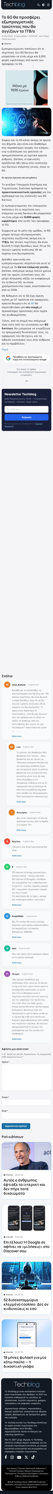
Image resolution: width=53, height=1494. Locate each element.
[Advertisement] (26, 553)
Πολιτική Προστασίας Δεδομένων (31, 1468)
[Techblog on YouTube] (19, 1457)
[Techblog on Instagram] (12, 1457)
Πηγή (5, 349)
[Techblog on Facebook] (6, 1457)
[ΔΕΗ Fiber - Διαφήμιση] (26, 87)
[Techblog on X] (26, 1457)
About (24, 1482)
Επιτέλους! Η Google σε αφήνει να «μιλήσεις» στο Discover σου (26, 1246)
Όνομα (5, 1097)
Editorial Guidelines (30, 1476)
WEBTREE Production (37, 1482)
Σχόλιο (5, 1062)
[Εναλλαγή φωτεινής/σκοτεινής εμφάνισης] (43, 4)
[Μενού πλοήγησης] (48, 4)
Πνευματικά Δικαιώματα (28, 1473)
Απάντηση (16, 736)
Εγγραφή (26, 417)
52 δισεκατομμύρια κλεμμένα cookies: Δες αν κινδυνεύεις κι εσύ (26, 1304)
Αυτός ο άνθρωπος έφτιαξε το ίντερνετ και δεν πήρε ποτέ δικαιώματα (25, 1187)
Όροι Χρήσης (12, 1468)
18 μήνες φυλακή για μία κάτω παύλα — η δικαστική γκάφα (25, 1362)
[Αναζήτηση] (38, 5)
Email (5, 1111)
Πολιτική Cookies (16, 1471)
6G (32, 303)
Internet (7, 43)
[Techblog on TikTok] (33, 1457)
